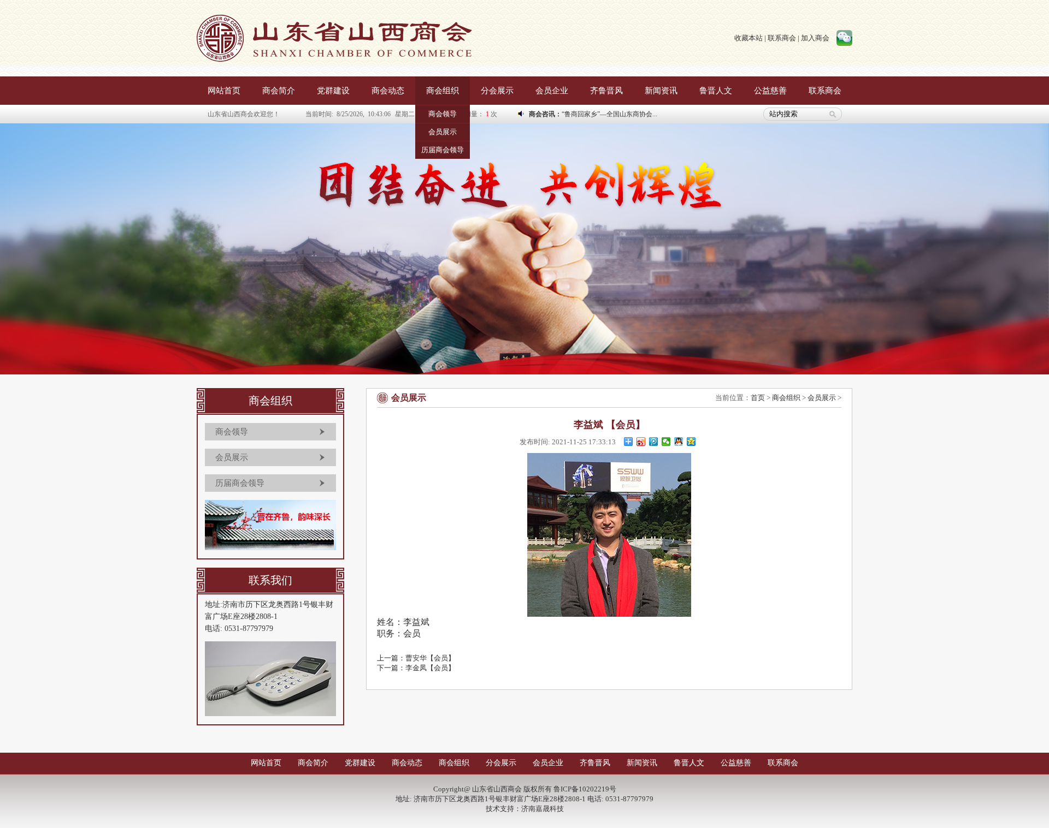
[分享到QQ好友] (678, 441)
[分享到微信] (666, 441)
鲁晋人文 (715, 90)
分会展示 (497, 90)
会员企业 (551, 90)
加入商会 (815, 38)
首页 (758, 398)
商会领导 (442, 114)
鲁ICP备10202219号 (584, 789)
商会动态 (388, 90)
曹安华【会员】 (430, 658)
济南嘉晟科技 (542, 809)
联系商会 (782, 38)
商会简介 (278, 90)
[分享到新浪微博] (641, 441)
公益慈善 (770, 90)
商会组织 (442, 90)
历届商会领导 (442, 150)
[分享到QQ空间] (691, 441)
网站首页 (224, 90)
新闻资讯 (661, 90)
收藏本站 (748, 38)
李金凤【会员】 (430, 668)
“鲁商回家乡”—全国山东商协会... (609, 114)
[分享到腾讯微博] (653, 441)
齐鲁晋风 (606, 90)
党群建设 (333, 90)
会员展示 (442, 132)
